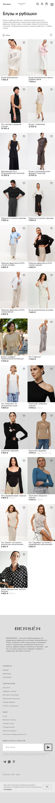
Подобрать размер (9, 691)
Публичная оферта (9, 731)
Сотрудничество (9, 727)
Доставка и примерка (11, 695)
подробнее (8, 789)
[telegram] (4, 762)
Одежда (6, 670)
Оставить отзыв (8, 723)
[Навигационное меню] (52, 4)
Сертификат (7, 677)
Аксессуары (7, 673)
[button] (37, 4)
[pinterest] (14, 762)
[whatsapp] (9, 762)
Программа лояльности (11, 698)
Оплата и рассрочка (10, 706)
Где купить (6, 687)
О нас (5, 716)
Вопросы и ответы (9, 720)
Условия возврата (9, 702)
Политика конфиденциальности (14, 734)
